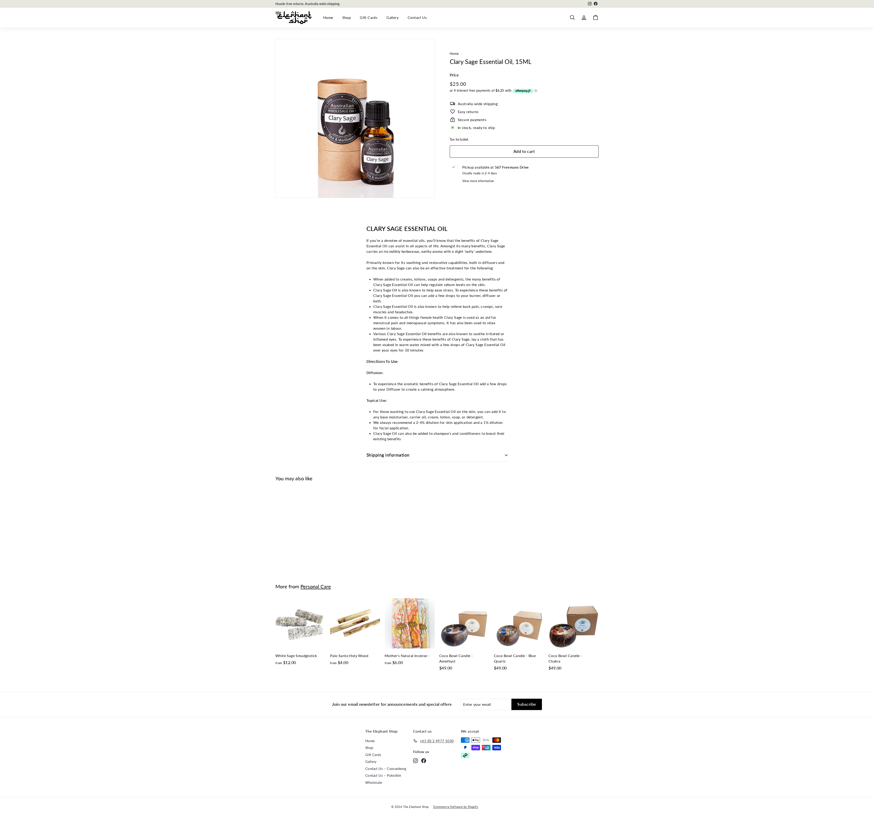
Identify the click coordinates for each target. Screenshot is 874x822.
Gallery (392, 17)
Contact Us (417, 17)
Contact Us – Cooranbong (385, 768)
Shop (346, 17)
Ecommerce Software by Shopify (455, 807)
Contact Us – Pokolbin (383, 775)
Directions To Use (382, 361)
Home (328, 17)
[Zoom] (355, 118)
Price (454, 74)
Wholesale (373, 782)
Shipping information (388, 455)
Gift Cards (368, 17)
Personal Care (315, 586)
